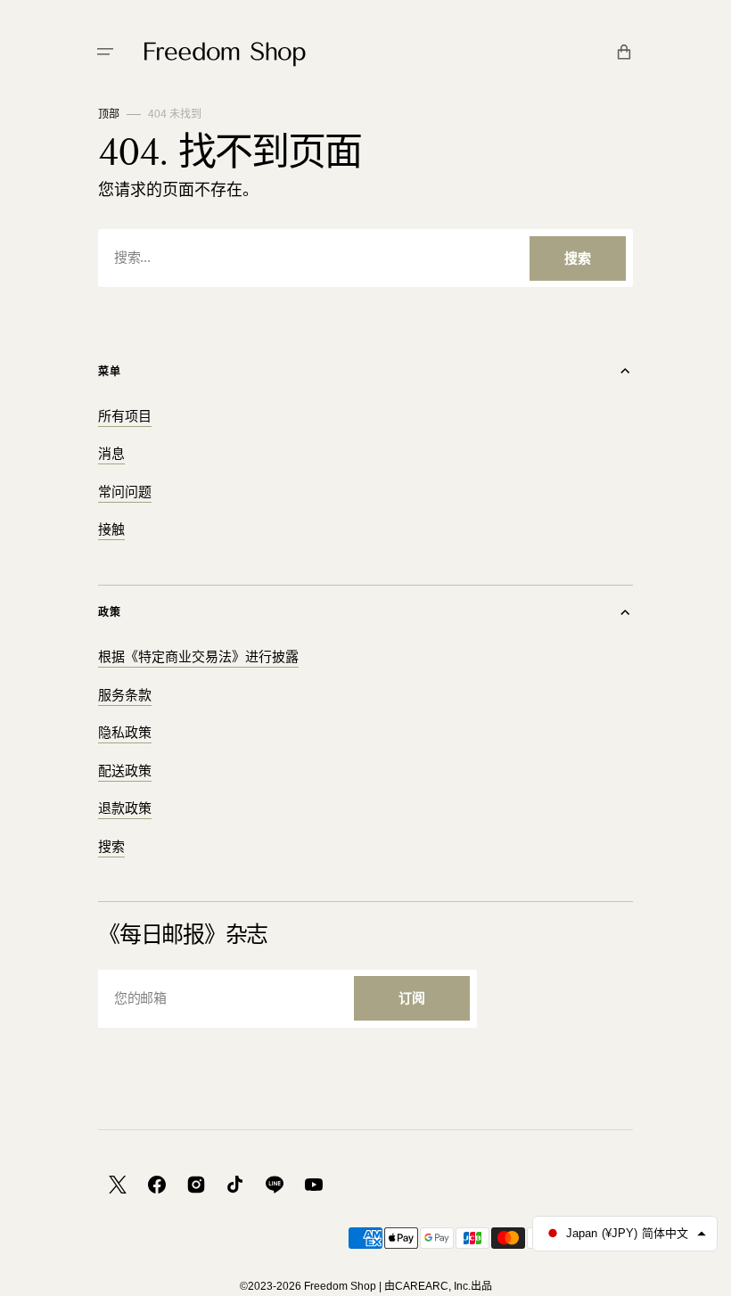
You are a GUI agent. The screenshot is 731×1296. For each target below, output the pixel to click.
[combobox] (365, 258)
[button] (105, 51)
